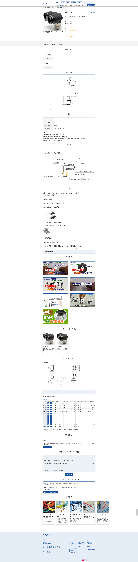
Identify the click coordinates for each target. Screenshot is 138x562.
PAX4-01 (45, 415)
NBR (71, 32)
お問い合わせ (73, 2)
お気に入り (80, 2)
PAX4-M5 (45, 403)
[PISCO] (47, 3)
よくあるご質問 (77, 5)
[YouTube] (83, 560)
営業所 (46, 431)
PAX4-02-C (45, 424)
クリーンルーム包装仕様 (70, 36)
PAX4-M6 (45, 409)
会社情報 (62, 2)
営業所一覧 (83, 5)
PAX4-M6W (44, 413)
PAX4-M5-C (44, 405)
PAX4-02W (45, 426)
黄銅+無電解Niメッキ (73, 30)
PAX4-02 (45, 422)
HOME (57, 5)
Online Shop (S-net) (91, 5)
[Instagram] (86, 560)
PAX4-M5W (44, 407)
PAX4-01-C (45, 417)
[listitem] (45, 399)
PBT (71, 28)
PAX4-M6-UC (45, 411)
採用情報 (67, 2)
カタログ (70, 5)
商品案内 (62, 5)
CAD (66, 5)
